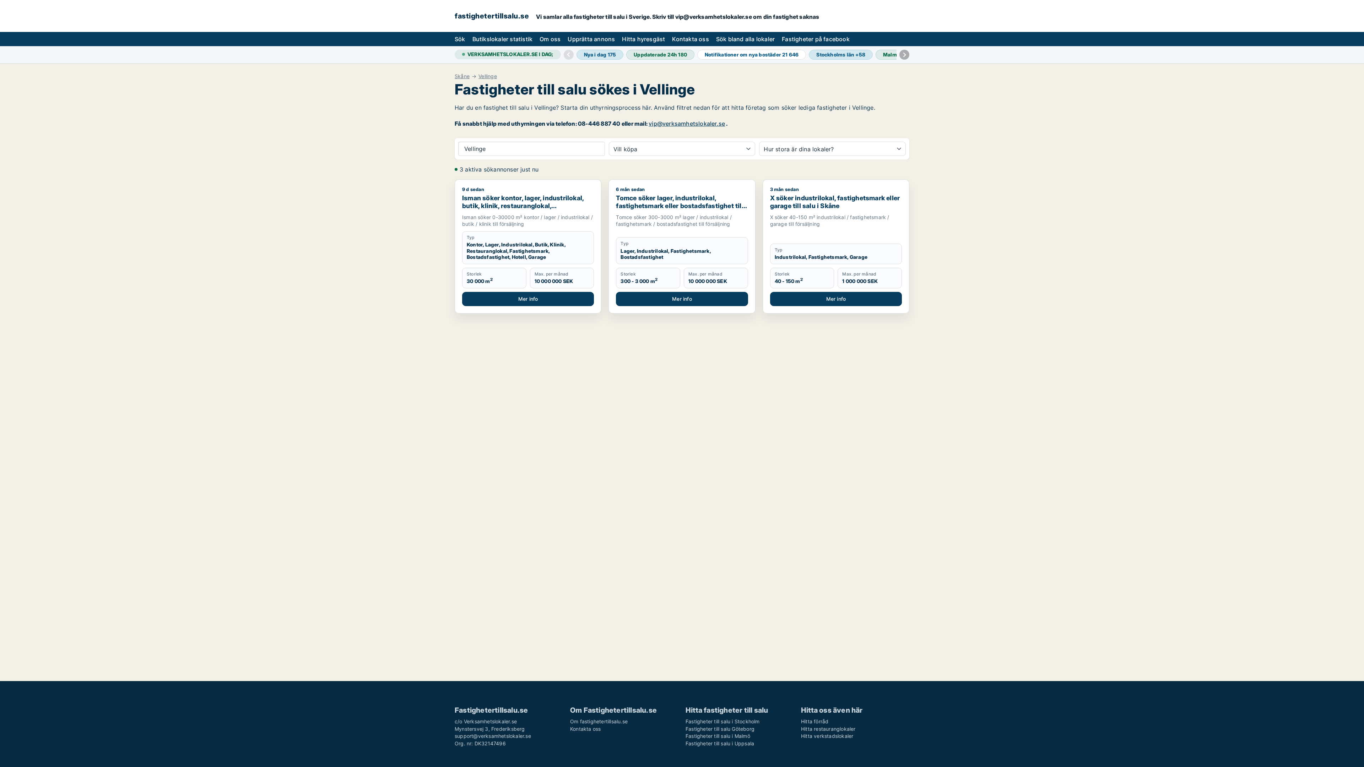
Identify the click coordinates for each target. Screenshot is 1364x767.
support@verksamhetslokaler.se (493, 736)
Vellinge (487, 76)
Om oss (550, 39)
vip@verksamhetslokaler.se (687, 123)
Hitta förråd (814, 721)
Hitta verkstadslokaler (827, 736)
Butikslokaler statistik (502, 39)
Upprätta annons (591, 39)
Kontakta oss (690, 39)
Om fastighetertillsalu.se (599, 721)
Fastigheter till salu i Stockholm (723, 721)
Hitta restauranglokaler (828, 729)
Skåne (462, 76)
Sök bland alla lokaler (745, 39)
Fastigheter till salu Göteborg (720, 729)
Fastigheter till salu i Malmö (718, 736)
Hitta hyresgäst (643, 39)
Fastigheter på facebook (816, 39)
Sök (460, 39)
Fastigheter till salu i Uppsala (720, 743)
